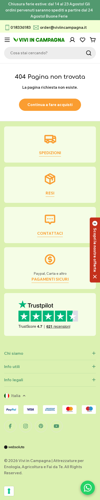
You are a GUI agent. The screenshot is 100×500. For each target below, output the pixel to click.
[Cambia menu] (7, 40)
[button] (95, 250)
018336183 (21, 27)
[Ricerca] (89, 53)
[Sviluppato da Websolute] (14, 450)
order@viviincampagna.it (63, 27)
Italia (16, 395)
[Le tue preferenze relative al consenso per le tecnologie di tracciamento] (9, 491)
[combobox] (50, 53)
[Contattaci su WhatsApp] (88, 488)
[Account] (72, 40)
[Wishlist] (82, 40)
